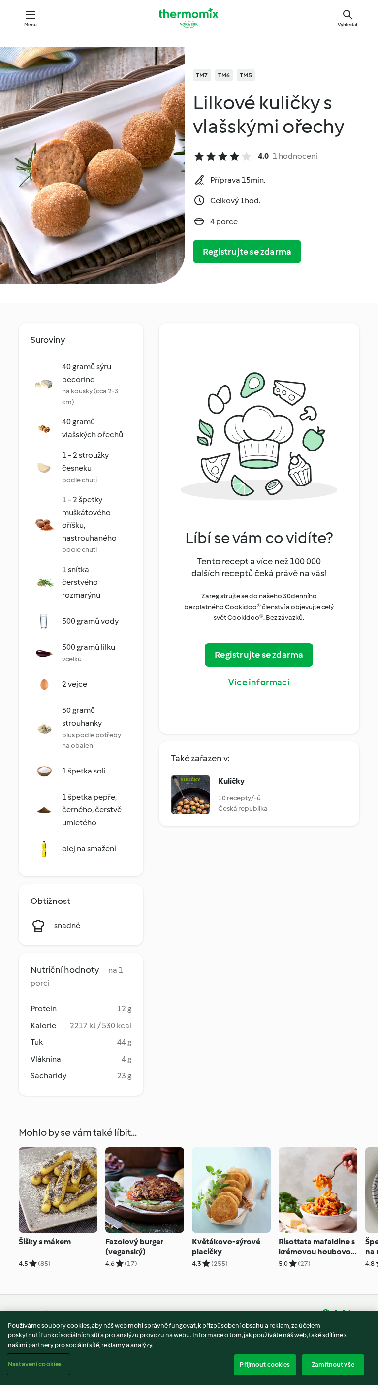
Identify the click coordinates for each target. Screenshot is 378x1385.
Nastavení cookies (35, 1364)
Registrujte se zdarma (247, 251)
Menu (30, 24)
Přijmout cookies (265, 1364)
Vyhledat (348, 24)
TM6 (224, 75)
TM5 (246, 75)
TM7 (202, 75)
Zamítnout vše (333, 1364)
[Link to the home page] (189, 18)
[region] (189, 1348)
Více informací (259, 682)
